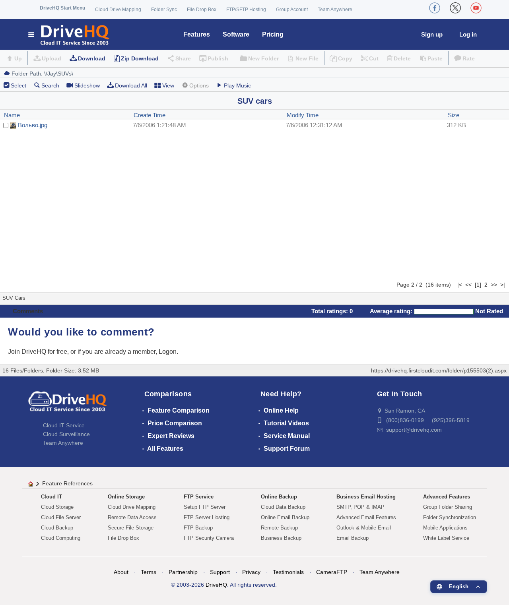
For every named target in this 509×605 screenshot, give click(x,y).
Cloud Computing (60, 538)
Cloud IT (51, 497)
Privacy (251, 572)
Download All (131, 85)
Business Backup (281, 538)
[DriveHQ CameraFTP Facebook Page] (434, 8)
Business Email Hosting (366, 497)
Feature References (67, 483)
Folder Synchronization (449, 517)
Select (18, 85)
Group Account (292, 9)
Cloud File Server (61, 517)
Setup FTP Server (204, 507)
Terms (148, 572)
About (121, 572)
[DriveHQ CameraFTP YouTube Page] (476, 8)
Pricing (273, 34)
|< (459, 284)
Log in (468, 34)
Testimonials (288, 572)
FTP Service (199, 497)
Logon (168, 351)
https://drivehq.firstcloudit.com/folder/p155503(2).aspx (439, 370)
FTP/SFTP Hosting (246, 9)
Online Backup (279, 497)
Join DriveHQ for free (37, 351)
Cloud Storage (57, 507)
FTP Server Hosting (206, 517)
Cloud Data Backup (283, 507)
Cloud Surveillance (66, 434)
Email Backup (352, 538)
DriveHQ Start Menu (62, 8)
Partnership (183, 572)
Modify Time (303, 115)
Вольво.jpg (32, 125)
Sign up (432, 34)
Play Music (237, 85)
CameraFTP (331, 572)
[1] (478, 284)
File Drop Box (201, 9)
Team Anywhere (335, 9)
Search (50, 85)
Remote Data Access (132, 517)
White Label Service (446, 538)
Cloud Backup (57, 528)
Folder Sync (164, 9)
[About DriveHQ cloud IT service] (67, 405)
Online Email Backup (285, 517)
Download (91, 58)
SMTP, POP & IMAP (360, 507)
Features (196, 34)
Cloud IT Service (64, 425)
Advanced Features (446, 497)
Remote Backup (279, 528)
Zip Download (140, 58)
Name (12, 115)
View (168, 85)
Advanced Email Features (366, 517)
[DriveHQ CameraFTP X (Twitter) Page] (455, 8)
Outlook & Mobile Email (363, 528)
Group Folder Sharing (447, 507)
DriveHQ (216, 585)
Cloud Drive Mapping (118, 9)
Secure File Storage (130, 528)
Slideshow (87, 85)
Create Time (149, 115)
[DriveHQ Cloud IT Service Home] (69, 34)
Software (236, 34)
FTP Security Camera (209, 538)
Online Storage (126, 497)
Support (220, 572)
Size (453, 115)
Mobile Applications (445, 528)
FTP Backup (198, 528)
